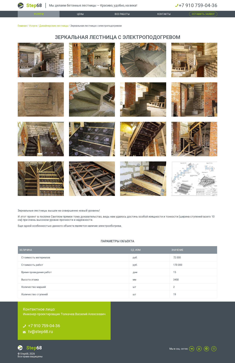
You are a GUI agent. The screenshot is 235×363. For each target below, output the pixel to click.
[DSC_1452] (92, 99)
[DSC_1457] (194, 60)
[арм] (194, 178)
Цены (80, 14)
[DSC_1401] (143, 60)
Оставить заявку (203, 14)
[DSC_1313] (194, 139)
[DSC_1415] (40, 99)
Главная (22, 25)
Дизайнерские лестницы (53, 25)
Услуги (39, 14)
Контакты (163, 14)
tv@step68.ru (40, 331)
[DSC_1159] (40, 139)
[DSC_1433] (194, 99)
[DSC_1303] (143, 178)
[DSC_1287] (92, 178)
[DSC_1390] (40, 60)
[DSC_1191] (143, 139)
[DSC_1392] (92, 60)
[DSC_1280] (40, 178)
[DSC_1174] (92, 139)
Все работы (122, 14)
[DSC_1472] (143, 99)
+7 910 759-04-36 (198, 5)
